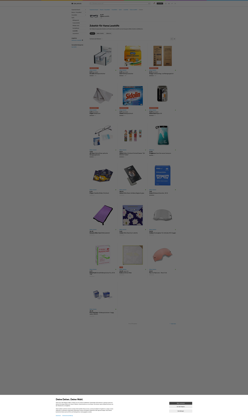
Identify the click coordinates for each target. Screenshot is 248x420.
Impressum (58, 415)
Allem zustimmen (181, 403)
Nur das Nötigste (181, 406)
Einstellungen (181, 411)
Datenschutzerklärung (67, 415)
